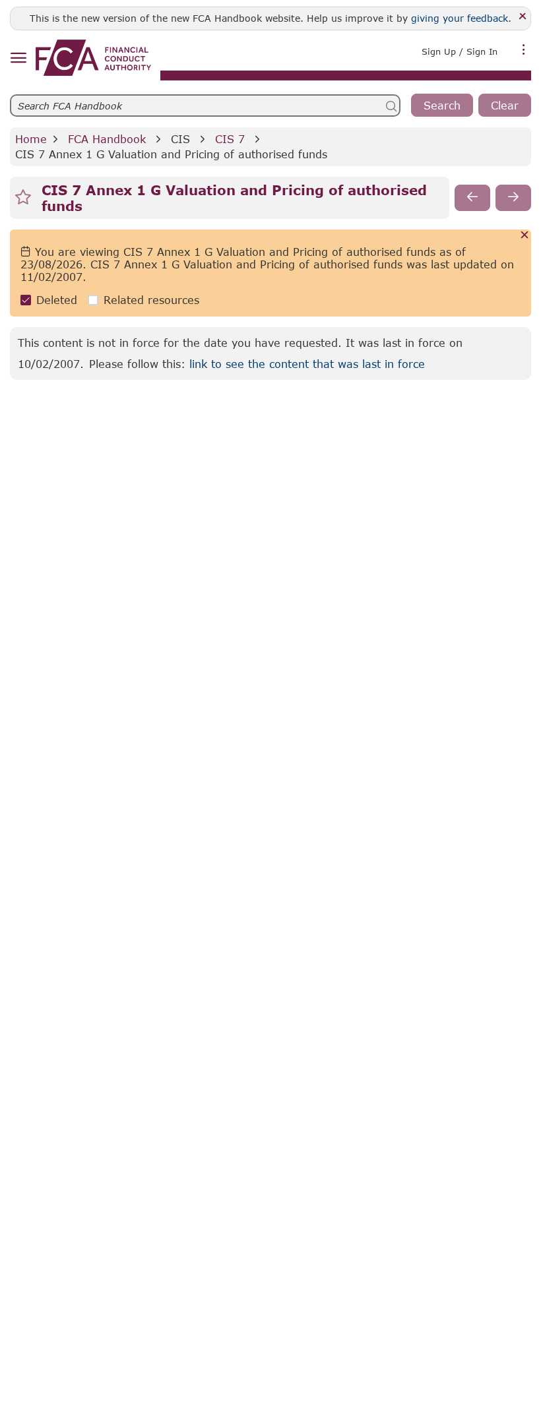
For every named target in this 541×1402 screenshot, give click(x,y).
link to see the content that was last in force (307, 363)
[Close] (523, 17)
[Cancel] (525, 235)
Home (31, 139)
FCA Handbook (107, 139)
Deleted (56, 299)
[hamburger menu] (18, 58)
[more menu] (524, 50)
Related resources (151, 299)
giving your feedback (459, 18)
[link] (93, 57)
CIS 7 (230, 139)
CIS (180, 139)
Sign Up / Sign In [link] (459, 51)
